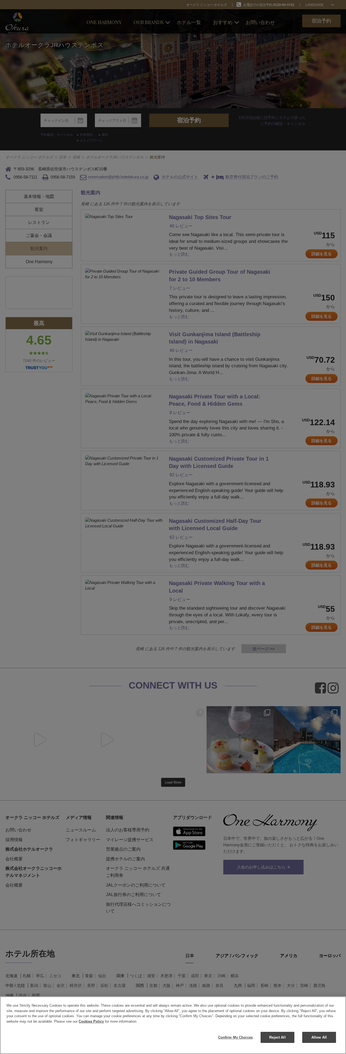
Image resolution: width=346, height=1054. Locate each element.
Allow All (319, 1037)
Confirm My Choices (235, 1037)
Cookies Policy (91, 1021)
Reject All (277, 1037)
